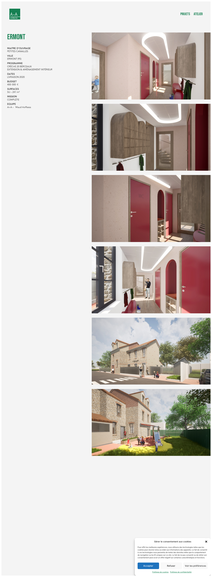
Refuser (171, 565)
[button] (206, 541)
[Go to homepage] (14, 14)
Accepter (148, 565)
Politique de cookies (160, 572)
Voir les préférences (195, 565)
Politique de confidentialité (181, 572)
